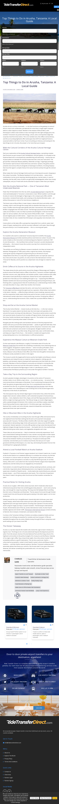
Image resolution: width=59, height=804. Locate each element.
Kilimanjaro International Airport (35, 510)
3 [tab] (31, 643)
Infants (42, 60)
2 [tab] (29, 643)
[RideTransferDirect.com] (18, 4)
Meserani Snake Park (9, 345)
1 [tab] (26, 643)
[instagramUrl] (17, 595)
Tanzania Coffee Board (12, 288)
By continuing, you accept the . (30, 711)
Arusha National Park (37, 192)
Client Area (8, 774)
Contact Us (8, 771)
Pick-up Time (6, 54)
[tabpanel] (16, 622)
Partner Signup (9, 780)
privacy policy (38, 711)
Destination (5, 37)
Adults (4, 60)
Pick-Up (4, 27)
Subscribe (39, 708)
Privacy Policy (8, 759)
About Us (7, 753)
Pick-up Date (5, 48)
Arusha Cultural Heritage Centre (30, 153)
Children (23, 60)
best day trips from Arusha (36, 386)
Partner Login (9, 777)
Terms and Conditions (11, 761)
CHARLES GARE (19, 89)
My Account (45, 3)
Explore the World (10, 756)
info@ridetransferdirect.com (13, 743)
